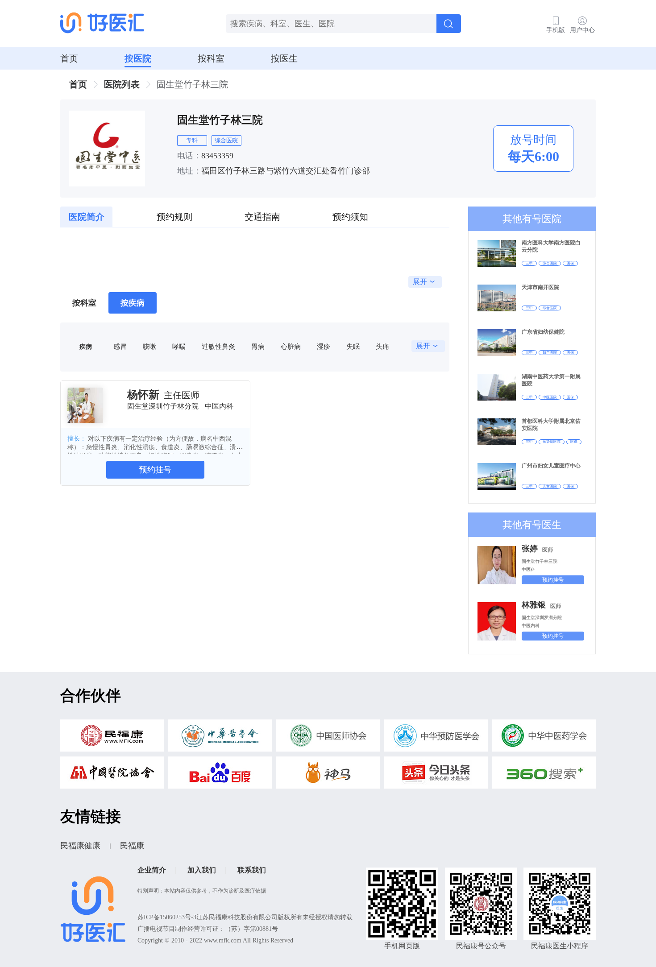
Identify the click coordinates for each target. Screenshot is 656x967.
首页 (69, 58)
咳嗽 (149, 346)
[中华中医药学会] (544, 737)
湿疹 (323, 346)
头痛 (382, 346)
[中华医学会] (220, 737)
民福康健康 (80, 845)
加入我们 (201, 870)
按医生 (284, 58)
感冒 (120, 346)
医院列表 (122, 84)
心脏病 (291, 346)
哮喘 (179, 346)
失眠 (353, 346)
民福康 (132, 845)
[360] (544, 774)
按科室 (211, 58)
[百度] (220, 774)
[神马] (328, 774)
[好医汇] (102, 23)
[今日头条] (436, 774)
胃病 (258, 346)
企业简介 (151, 870)
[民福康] (112, 737)
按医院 (138, 58)
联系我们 (251, 870)
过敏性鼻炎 (218, 346)
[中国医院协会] (112, 774)
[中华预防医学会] (436, 737)
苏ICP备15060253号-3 (166, 917)
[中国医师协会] (328, 737)
